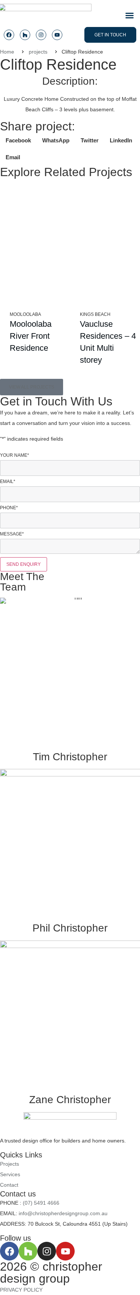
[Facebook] (9, 35)
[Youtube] (57, 35)
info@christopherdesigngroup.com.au (63, 1213)
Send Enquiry (23, 564)
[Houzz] (25, 35)
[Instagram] (41, 35)
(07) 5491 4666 (41, 1203)
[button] (129, 15)
